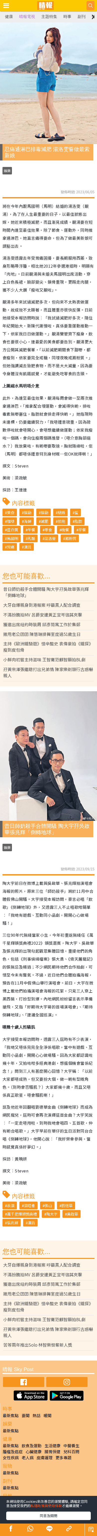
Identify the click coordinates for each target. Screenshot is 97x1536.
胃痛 (10, 546)
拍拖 (61, 521)
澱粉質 (70, 538)
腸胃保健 (52, 1452)
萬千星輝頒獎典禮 (22, 1214)
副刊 (82, 16)
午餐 (31, 529)
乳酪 (31, 538)
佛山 (48, 1205)
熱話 (37, 1415)
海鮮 (27, 521)
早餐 (82, 529)
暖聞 (47, 1415)
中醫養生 (71, 1446)
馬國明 (12, 538)
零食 (48, 529)
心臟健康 (34, 1452)
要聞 (26, 1415)
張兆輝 (12, 1222)
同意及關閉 (48, 1515)
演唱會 (29, 1205)
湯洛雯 (50, 538)
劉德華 (67, 1205)
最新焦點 (11, 1415)
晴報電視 (27, 16)
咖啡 (10, 521)
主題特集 (49, 16)
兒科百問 (71, 1452)
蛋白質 (12, 529)
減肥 (44, 521)
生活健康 (52, 1446)
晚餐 (65, 529)
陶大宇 (51, 1214)
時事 (67, 16)
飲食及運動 (32, 1446)
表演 (10, 1205)
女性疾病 (11, 1457)
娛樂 (7, 170)
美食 (10, 512)
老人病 (28, 1457)
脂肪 (78, 521)
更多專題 (63, 1457)
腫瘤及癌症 (13, 1452)
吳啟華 (72, 1214)
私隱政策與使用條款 (46, 1505)
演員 (27, 546)
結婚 (61, 512)
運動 (27, 512)
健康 (9, 16)
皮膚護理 (44, 1457)
